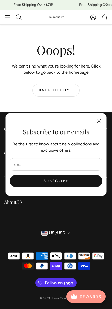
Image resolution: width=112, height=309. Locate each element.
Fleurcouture (56, 17)
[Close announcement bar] (107, 4)
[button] (7, 17)
